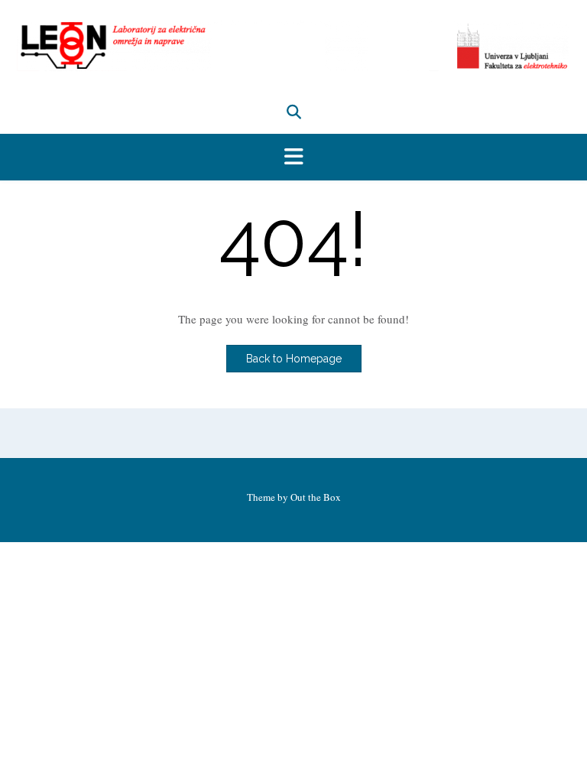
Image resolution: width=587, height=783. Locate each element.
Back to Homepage (294, 359)
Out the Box (315, 497)
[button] (293, 157)
